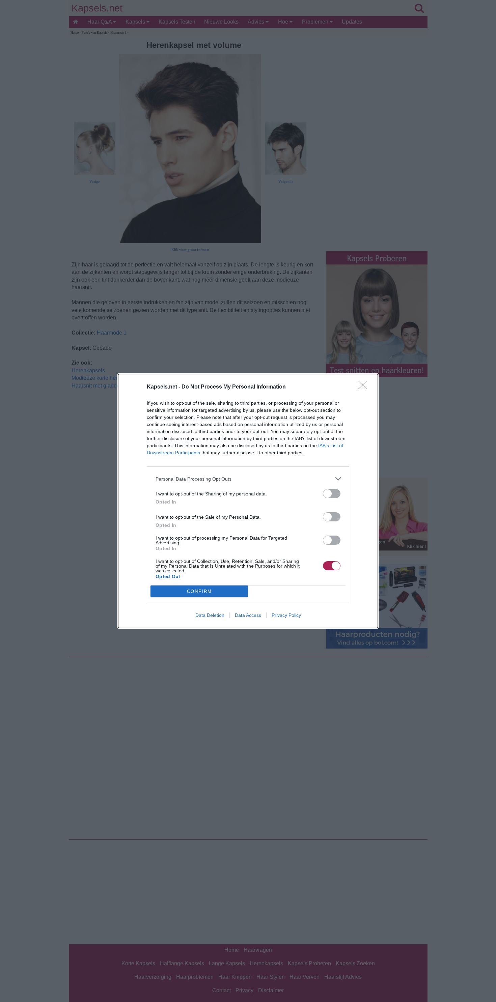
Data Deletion (209, 615)
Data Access (248, 615)
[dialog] (248, 501)
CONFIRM (199, 591)
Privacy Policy (286, 615)
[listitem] (248, 478)
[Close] (364, 387)
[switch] (331, 493)
